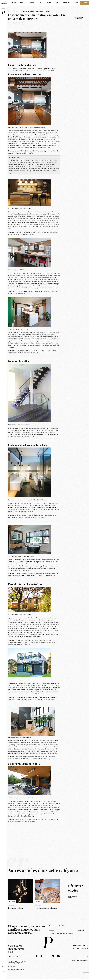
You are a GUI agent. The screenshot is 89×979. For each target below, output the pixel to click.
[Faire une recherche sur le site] (3, 971)
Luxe (40, 2)
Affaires (13, 2)
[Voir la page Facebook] (36, 956)
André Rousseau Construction (25, 208)
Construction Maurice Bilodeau (26, 556)
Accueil (9, 11)
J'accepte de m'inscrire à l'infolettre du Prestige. (62, 933)
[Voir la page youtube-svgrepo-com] (58, 956)
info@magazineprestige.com (16, 969)
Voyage (76, 2)
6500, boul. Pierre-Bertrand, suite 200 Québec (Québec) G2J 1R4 (17, 962)
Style (57, 2)
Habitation (31, 2)
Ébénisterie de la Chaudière (25, 424)
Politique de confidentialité (80, 957)
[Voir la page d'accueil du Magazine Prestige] (48, 942)
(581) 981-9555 (11, 966)
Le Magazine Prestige (80, 945)
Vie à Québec (66, 2)
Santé (49, 2)
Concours (84, 2)
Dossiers (16, 11)
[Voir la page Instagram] (53, 956)
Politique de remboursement (80, 960)
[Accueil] (3, 12)
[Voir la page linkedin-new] (47, 956)
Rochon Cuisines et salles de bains (24, 127)
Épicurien (22, 2)
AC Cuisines (22, 270)
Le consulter (75, 948)
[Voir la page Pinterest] (41, 956)
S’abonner (85, 948)
